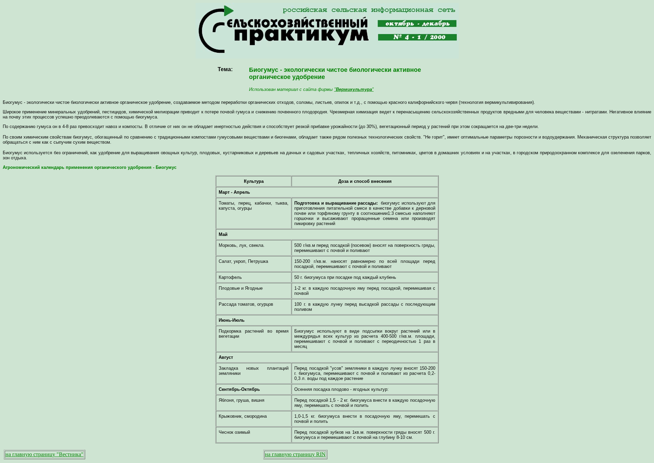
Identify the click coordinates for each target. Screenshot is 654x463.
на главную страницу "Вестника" (44, 454)
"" (354, 89)
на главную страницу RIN (295, 454)
